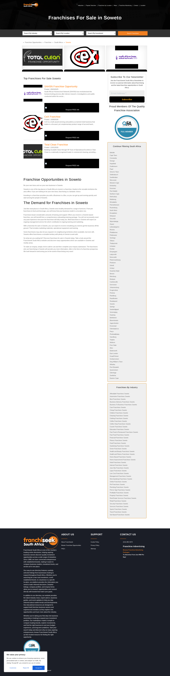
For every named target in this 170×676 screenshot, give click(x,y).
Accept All (39, 668)
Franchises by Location (105, 5)
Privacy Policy (95, 545)
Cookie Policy (95, 542)
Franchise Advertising (125, 5)
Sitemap (93, 548)
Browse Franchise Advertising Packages (133, 551)
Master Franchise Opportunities (71, 545)
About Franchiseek (67, 542)
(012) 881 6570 (128, 542)
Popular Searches (91, 5)
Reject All (26, 668)
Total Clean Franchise (56, 144)
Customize (13, 668)
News (115, 5)
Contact (136, 5)
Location (142, 5)
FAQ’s (63, 548)
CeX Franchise (52, 116)
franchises (27, 211)
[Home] (22, 42)
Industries (81, 5)
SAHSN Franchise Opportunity (61, 86)
